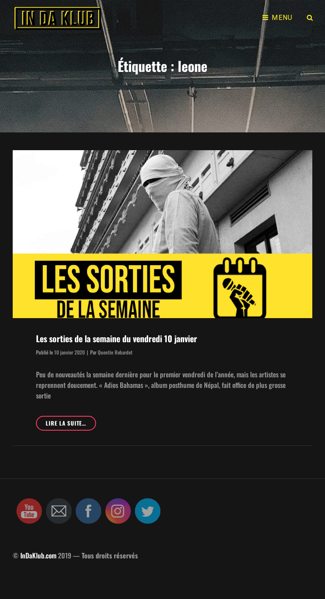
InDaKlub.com (38, 555)
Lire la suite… (71, 424)
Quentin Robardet (115, 352)
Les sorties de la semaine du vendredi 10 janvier (116, 338)
